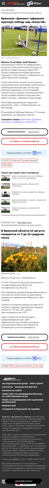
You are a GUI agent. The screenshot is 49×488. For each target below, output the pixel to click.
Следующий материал (23, 481)
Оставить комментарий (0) (24, 141)
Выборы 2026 (9, 406)
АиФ (18, 273)
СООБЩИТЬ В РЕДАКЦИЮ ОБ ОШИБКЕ (21, 409)
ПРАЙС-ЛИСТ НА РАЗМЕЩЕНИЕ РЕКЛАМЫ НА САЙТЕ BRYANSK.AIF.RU (22, 395)
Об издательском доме (15, 383)
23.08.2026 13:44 (8, 222)
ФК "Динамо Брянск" (10, 58)
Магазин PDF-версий (26, 387)
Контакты (7, 387)
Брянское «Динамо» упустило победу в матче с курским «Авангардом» (27, 177)
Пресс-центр (36, 383)
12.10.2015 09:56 (7, 10)
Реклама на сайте (12, 390)
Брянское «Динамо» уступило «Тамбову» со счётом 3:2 (21, 120)
